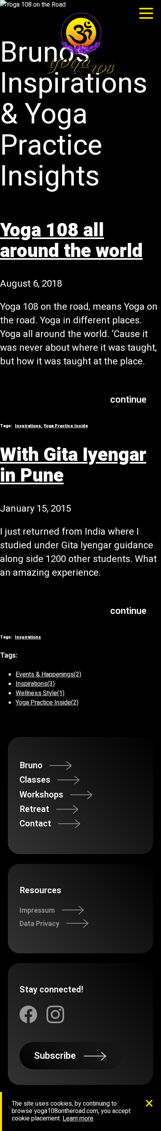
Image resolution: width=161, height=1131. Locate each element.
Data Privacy (39, 923)
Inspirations (28, 426)
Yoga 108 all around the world (71, 241)
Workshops (41, 794)
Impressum (37, 910)
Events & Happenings (48, 674)
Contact (35, 823)
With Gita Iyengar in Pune (73, 465)
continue (128, 400)
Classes (35, 780)
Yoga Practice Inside (66, 426)
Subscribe (55, 1056)
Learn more (78, 1119)
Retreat (34, 809)
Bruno (31, 765)
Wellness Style (40, 693)
